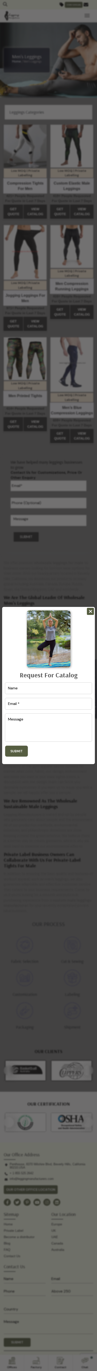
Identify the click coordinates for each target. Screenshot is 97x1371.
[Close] (90, 611)
